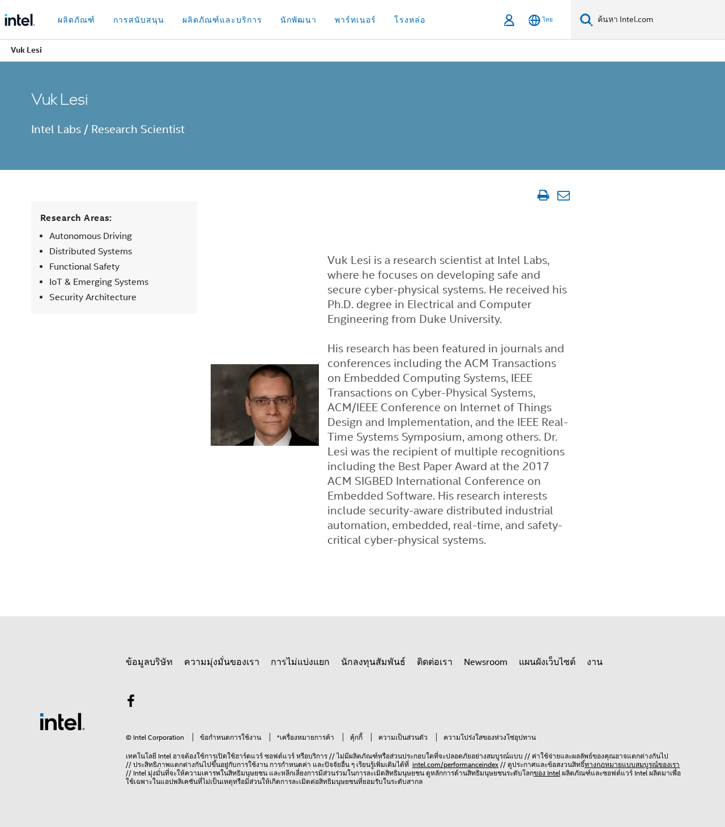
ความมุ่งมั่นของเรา (221, 662)
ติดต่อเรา (435, 662)
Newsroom (486, 662)
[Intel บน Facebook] (130, 703)
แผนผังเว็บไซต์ (547, 662)
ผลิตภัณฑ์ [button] (76, 20)
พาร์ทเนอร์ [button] (355, 20)
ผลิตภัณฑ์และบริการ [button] (222, 20)
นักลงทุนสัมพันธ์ (373, 662)
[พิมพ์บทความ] (543, 195)
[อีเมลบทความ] (563, 195)
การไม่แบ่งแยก (300, 662)
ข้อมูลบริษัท (149, 662)
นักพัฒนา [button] (298, 20)
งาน (595, 662)
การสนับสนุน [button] (138, 20)
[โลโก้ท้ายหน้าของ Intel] (62, 721)
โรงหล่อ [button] (409, 20)
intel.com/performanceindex (455, 764)
